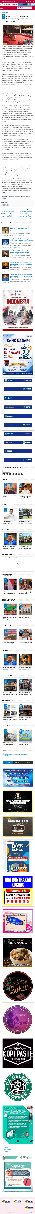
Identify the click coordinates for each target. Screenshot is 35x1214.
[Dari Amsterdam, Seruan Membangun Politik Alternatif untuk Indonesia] (25, 539)
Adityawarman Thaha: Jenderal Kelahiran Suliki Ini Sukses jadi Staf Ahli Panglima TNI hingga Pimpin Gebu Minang (10, 547)
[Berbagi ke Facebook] (7, 205)
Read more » (22, 235)
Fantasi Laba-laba (24, 717)
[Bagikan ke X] (6, 205)
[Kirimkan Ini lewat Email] (2, 205)
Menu (1, 7)
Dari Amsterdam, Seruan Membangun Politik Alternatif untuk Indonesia (25, 547)
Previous (32, 491)
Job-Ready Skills (8, 717)
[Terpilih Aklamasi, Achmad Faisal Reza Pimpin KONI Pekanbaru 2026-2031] (10, 635)
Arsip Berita (18, 762)
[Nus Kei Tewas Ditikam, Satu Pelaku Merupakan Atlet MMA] (25, 635)
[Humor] (10, 489)
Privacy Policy (7, 1149)
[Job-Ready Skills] (10, 710)
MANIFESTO (7, 504)
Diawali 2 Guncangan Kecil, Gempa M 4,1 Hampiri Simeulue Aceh (9, 743)
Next (3, 491)
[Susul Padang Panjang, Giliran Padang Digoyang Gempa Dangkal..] (25, 735)
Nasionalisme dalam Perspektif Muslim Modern (25, 497)
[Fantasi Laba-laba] (25, 710)
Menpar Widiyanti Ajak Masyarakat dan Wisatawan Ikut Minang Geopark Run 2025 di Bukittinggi (25, 592)
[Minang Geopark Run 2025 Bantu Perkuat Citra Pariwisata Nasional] (10, 584)
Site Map (6, 1147)
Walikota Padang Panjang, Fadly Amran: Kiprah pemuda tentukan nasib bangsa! (25, 522)
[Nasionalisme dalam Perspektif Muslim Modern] (25, 489)
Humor (5, 496)
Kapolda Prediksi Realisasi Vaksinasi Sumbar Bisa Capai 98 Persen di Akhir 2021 (25, 618)
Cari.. (33, 8)
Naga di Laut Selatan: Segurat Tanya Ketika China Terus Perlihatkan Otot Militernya (25, 668)
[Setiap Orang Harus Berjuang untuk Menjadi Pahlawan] (10, 514)
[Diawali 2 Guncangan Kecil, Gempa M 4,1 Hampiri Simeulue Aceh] (10, 735)
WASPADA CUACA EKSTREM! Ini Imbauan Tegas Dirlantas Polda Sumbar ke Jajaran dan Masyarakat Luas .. (10, 693)
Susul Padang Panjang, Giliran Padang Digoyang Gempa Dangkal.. (25, 743)
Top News (7, 762)
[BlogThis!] (4, 205)
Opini (4, 479)
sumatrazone (3, 1213)
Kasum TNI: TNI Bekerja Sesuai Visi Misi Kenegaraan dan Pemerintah (19, 18)
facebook (28, 1)
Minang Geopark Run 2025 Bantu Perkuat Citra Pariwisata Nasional (9, 592)
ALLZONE (27, 762)
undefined (21, 230)
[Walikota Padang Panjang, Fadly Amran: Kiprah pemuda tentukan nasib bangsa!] (25, 514)
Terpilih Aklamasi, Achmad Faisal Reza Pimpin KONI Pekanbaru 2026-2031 (9, 643)
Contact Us (7, 1151)
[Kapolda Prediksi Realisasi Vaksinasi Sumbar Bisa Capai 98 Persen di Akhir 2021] (25, 610)
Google (33, 1213)
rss (33, 1)
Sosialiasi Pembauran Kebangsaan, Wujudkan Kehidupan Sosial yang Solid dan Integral (9, 618)
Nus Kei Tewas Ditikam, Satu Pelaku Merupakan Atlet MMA (25, 643)
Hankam (7, 202)
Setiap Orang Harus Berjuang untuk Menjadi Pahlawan (9, 522)
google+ (31, 1)
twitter (26, 1)
